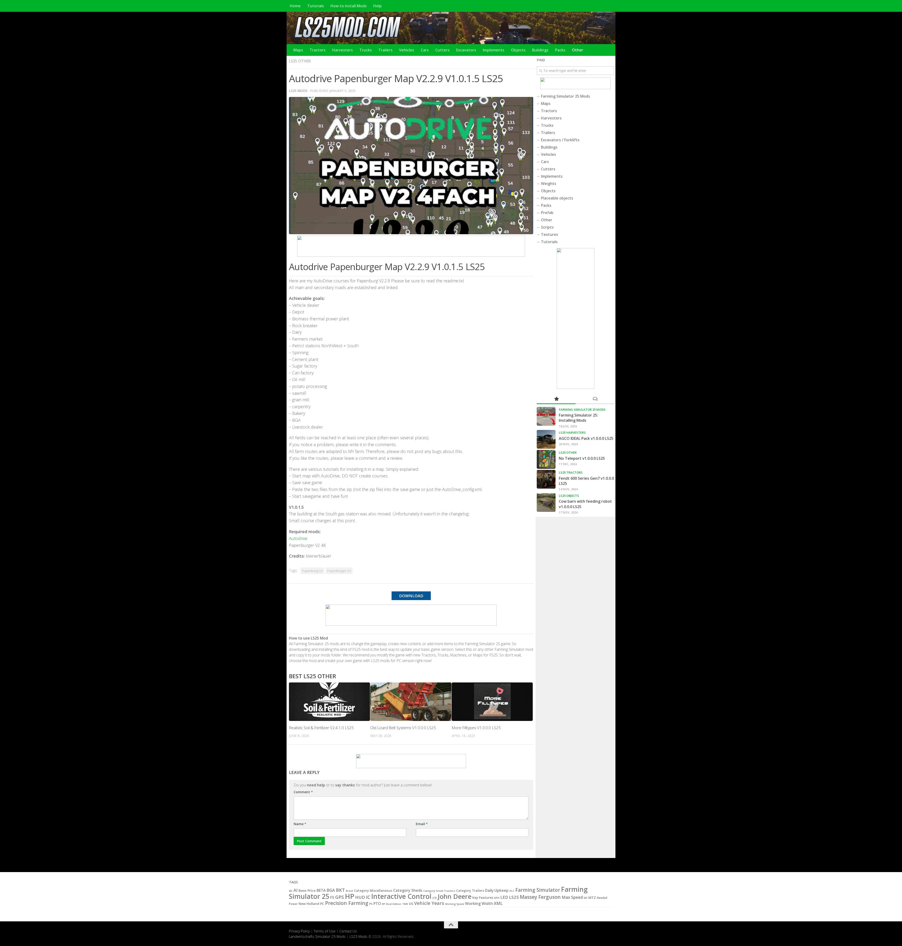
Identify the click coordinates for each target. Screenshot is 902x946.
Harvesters (342, 50)
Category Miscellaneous (373, 891)
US (411, 903)
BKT (340, 890)
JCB (434, 898)
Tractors (318, 50)
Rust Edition (393, 904)
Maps (298, 50)
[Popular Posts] (556, 399)
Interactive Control (401, 896)
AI (295, 890)
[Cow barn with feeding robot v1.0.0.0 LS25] (546, 502)
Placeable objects (557, 198)
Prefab (547, 212)
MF (585, 898)
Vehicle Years (429, 903)
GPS (339, 897)
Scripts (547, 227)
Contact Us (348, 931)
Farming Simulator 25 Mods (565, 96)
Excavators (466, 50)
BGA (331, 890)
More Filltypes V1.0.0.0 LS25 (476, 727)
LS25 (514, 897)
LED (504, 897)
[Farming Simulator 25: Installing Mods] (546, 416)
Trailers (385, 50)
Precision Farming (346, 903)
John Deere (454, 896)
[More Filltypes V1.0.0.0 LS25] (492, 701)
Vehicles (406, 50)
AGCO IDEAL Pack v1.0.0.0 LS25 (586, 438)
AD (290, 890)
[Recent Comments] (594, 399)
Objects (518, 50)
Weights (548, 183)
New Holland (309, 903)
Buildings (540, 50)
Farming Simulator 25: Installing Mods (578, 418)
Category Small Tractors (439, 890)
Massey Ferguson (540, 897)
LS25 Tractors (571, 472)
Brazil (349, 890)
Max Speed (572, 897)
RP (383, 904)
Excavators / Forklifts (560, 139)
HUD (360, 897)
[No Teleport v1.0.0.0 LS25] (546, 459)
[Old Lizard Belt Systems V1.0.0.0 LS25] (410, 701)
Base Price (307, 890)
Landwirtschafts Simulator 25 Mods (317, 936)
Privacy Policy (299, 931)
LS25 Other (300, 61)
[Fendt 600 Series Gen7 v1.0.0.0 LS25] (546, 479)
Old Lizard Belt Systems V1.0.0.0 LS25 (403, 727)
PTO (377, 903)
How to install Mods (348, 5)
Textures (549, 234)
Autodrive (298, 538)
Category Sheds (407, 890)
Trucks (365, 50)
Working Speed (454, 904)
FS (332, 897)
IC (368, 897)
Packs (560, 50)
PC (322, 903)
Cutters (442, 50)
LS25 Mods (358, 936)
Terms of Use (324, 931)
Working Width (479, 903)
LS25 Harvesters (572, 432)
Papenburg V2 (312, 571)
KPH (496, 898)
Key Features (482, 897)
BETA (321, 890)
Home (295, 5)
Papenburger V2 (339, 571)
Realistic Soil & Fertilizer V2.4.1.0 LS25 (321, 727)
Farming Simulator (537, 890)
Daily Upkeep (497, 890)
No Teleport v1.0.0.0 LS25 (582, 458)
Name (300, 824)
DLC (511, 890)
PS (371, 904)
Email (422, 824)
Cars (425, 50)
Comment (303, 792)
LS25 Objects (569, 496)
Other (577, 50)
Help (377, 5)
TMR (405, 904)
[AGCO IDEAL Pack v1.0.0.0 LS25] (546, 439)
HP (349, 896)
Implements (493, 50)
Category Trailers (470, 891)
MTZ (592, 897)
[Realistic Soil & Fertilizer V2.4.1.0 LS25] (329, 701)
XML (498, 903)
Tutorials (315, 5)
